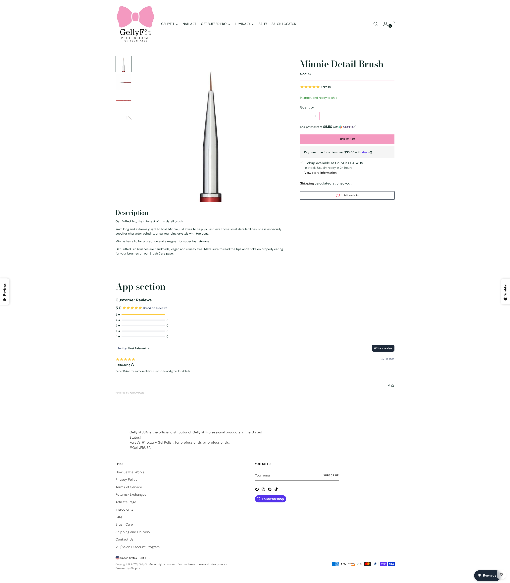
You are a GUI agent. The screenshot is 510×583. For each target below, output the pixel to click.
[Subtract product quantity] (303, 116)
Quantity (307, 107)
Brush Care (124, 524)
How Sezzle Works (130, 472)
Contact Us (124, 539)
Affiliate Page (126, 502)
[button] (347, 127)
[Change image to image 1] (123, 64)
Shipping (307, 183)
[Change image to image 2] (123, 82)
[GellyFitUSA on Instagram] (263, 490)
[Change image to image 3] (123, 101)
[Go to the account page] (384, 24)
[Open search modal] (376, 24)
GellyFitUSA (146, 564)
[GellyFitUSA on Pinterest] (270, 490)
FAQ (119, 517)
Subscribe (331, 475)
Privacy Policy (126, 479)
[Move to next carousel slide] (391, 412)
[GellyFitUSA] (135, 24)
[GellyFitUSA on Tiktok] (276, 490)
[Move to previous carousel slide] (382, 412)
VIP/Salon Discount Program (138, 547)
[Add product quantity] (315, 116)
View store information (320, 173)
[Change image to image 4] (123, 119)
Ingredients (124, 509)
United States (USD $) (133, 558)
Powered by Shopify (128, 568)
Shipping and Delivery (133, 532)
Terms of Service (129, 487)
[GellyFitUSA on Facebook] (257, 490)
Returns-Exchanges (131, 494)
